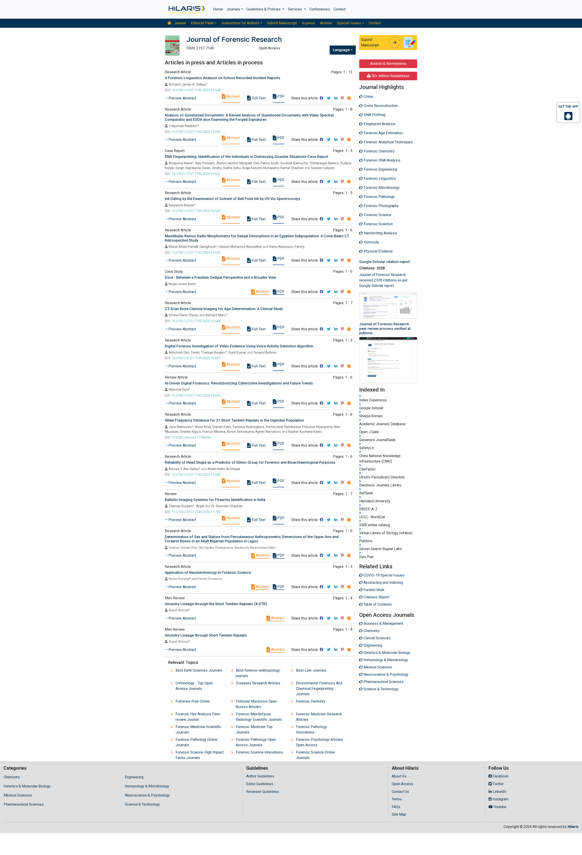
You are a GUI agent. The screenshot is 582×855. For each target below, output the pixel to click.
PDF (280, 96)
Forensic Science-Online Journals (315, 755)
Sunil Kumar (237, 352)
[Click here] (186, 9)
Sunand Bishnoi (264, 352)
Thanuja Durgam (213, 352)
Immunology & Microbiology (147, 786)
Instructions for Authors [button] (240, 23)
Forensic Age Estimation (383, 133)
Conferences (319, 9)
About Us (399, 776)
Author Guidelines (260, 776)
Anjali (200, 506)
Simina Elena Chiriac (183, 315)
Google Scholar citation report (384, 262)
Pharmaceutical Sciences (24, 804)
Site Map (399, 814)
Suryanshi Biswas (181, 205)
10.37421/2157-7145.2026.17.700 (196, 512)
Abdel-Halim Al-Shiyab (223, 469)
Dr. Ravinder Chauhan (227, 506)
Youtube (499, 807)
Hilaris (573, 827)
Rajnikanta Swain (198, 168)
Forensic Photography (381, 206)
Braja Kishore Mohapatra (260, 168)
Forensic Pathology (379, 197)
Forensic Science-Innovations (259, 752)
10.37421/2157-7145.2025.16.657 (196, 358)
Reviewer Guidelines (262, 791)
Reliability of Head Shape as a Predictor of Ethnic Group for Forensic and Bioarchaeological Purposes (250, 462)
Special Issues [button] (349, 23)
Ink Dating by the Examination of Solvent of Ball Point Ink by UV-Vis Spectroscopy (232, 199)
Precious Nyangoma (317, 427)
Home (218, 9)
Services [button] (295, 9)
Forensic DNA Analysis (381, 160)
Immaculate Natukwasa (283, 427)
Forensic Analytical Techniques (388, 142)
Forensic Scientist (378, 224)
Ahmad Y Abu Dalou (183, 469)
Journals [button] (233, 9)
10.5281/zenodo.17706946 (191, 438)
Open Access (402, 784)
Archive (326, 23)
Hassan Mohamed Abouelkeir (240, 247)
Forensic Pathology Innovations (311, 729)
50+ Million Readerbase (390, 76)
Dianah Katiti (222, 427)
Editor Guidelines (259, 784)
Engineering (134, 777)
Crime (368, 96)
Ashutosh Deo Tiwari (184, 352)
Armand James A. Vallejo (187, 84)
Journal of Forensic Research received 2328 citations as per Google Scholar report (383, 280)
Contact (340, 9)
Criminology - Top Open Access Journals (194, 686)
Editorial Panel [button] (202, 23)
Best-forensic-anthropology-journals (258, 673)
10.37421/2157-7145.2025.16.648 (196, 90)
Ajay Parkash (204, 163)
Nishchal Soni (179, 390)
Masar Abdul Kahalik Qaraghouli (192, 247)
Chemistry (12, 777)
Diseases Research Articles (258, 683)
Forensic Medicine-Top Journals (254, 729)
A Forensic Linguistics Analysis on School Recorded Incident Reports (222, 78)
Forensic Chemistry (379, 151)
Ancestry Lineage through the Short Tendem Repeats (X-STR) (216, 604)
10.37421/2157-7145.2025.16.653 (196, 253)
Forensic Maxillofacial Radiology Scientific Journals (259, 717)
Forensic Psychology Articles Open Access (319, 742)
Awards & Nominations (388, 63)
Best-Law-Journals (311, 670)
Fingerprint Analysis (379, 124)
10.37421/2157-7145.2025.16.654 (196, 395)
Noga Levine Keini (182, 284)
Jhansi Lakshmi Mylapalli (234, 163)
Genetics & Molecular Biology (27, 786)
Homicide (371, 242)
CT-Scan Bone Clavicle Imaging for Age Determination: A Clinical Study (224, 309)
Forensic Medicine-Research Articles (319, 717)
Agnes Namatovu (268, 432)
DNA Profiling (374, 115)
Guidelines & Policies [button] (263, 9)
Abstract (233, 96)
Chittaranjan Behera (324, 163)
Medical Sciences (18, 795)
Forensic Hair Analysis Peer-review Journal (198, 717)
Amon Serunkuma (240, 432)
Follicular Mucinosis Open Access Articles (256, 704)
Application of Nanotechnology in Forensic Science (208, 572)
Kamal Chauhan (292, 168)
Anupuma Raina (180, 163)
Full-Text (258, 98)
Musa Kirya (203, 427)
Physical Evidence (378, 251)
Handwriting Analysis (380, 233)
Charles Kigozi (190, 432)
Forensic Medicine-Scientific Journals (198, 729)
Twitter (498, 784)
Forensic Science (377, 215)
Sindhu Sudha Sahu (226, 168)
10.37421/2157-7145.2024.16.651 (196, 174)
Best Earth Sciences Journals (199, 670)
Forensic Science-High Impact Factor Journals (199, 755)
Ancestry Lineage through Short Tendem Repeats (206, 635)
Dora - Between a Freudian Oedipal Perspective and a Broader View (220, 277)
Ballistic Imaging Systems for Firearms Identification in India (215, 500)
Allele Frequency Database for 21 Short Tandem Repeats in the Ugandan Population (234, 420)
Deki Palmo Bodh (266, 163)
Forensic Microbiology (381, 187)
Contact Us (400, 791)
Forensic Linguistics (379, 178)
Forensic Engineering (380, 169)
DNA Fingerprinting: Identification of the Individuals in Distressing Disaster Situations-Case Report (246, 156)
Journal (179, 23)
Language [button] (341, 50)
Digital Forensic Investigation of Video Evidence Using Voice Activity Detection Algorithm (239, 346)
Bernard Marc (216, 315)
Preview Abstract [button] (182, 98)
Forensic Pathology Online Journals (196, 742)
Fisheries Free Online (193, 701)
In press (308, 23)
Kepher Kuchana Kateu (305, 432)
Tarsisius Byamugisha (248, 427)
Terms (397, 799)
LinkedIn (499, 791)
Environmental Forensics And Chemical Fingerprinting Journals (319, 688)
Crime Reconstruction (380, 106)
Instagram (500, 799)
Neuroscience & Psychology (147, 795)
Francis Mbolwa (213, 432)
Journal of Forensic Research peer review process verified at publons (385, 328)
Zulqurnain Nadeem (183, 126)
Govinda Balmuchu (294, 163)
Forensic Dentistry (310, 701)
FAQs (396, 807)
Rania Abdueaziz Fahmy (287, 247)
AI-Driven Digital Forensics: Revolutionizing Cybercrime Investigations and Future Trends (239, 383)
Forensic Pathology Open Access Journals (256, 742)
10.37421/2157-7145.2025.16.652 (196, 211)
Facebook (500, 776)
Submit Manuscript (282, 23)
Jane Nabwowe (180, 427)
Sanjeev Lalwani (322, 168)
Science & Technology (142, 804)
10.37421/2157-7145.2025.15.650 (196, 132)
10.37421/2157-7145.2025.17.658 (196, 475)
